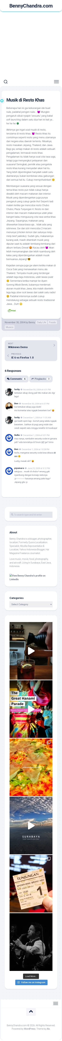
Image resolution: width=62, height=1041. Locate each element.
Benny (32, 322)
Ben (16, 403)
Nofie (17, 435)
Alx (48, 1029)
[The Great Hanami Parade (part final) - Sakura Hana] (31, 709)
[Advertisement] (31, 44)
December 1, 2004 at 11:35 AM (37, 417)
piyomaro (19, 468)
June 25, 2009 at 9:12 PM (39, 468)
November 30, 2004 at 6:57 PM (35, 403)
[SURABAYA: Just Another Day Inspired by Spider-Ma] (31, 825)
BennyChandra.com (31, 6)
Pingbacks (42, 379)
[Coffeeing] (31, 651)
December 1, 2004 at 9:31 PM (36, 435)
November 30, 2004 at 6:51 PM (37, 389)
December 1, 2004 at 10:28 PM (35, 449)
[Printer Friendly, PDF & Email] (11, 310)
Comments (17, 379)
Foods (52, 322)
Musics (9, 327)
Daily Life (41, 322)
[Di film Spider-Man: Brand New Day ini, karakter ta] (31, 884)
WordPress (29, 1029)
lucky (17, 389)
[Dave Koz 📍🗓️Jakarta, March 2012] (31, 942)
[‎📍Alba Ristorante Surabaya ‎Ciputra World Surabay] (31, 767)
